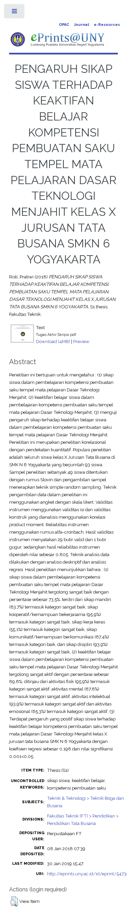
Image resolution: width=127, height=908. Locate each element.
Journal (81, 24)
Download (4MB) (53, 341)
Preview (81, 341)
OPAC (64, 24)
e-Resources (107, 24)
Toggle (14, 13)
